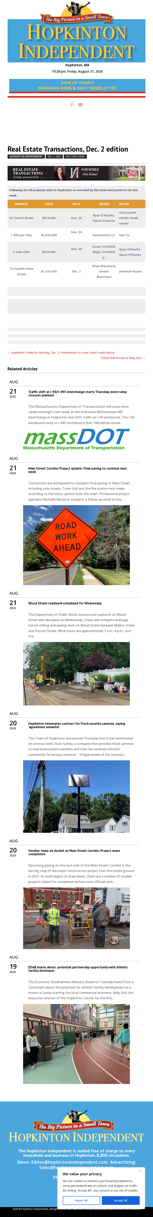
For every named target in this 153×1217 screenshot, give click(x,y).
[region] (101, 1188)
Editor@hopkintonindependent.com (69, 1162)
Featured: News (75, 156)
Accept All (120, 1200)
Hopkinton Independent (26, 156)
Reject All (81, 1200)
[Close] (140, 1170)
